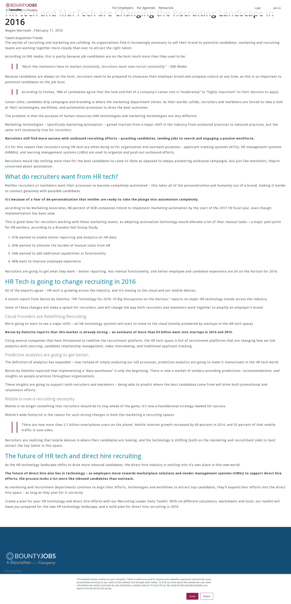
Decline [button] (206, 596)
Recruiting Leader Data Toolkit (143, 501)
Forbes (48, 92)
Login (258, 8)
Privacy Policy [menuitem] (13, 570)
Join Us (277, 8)
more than (54, 425)
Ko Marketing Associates (46, 208)
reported (42, 371)
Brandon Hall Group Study (77, 227)
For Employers (122, 8)
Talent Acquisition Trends (24, 38)
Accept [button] (192, 596)
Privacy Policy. (158, 585)
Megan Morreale (18, 30)
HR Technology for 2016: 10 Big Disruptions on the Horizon (120, 299)
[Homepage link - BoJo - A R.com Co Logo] (31, 565)
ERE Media (178, 66)
